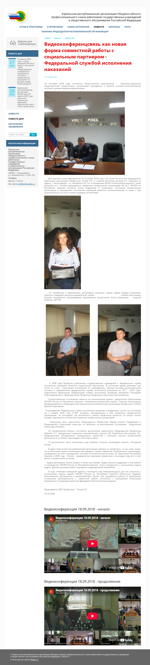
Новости (99, 26)
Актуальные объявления (15, 125)
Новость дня (16, 118)
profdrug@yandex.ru (26, 184)
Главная (47, 38)
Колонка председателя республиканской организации (75, 31)
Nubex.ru (34, 660)
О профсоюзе (55, 26)
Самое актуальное (78, 26)
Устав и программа (31, 26)
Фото (128, 26)
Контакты (114, 26)
